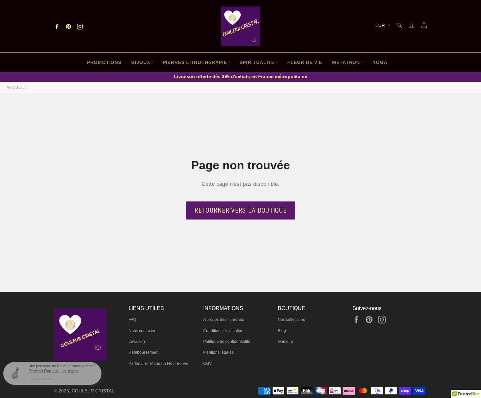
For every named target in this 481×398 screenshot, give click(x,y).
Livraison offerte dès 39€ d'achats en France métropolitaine (240, 76)
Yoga (380, 62)
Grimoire (285, 341)
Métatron (346, 62)
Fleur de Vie (304, 62)
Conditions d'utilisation (223, 330)
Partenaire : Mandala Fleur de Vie (158, 363)
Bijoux (140, 62)
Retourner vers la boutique (240, 210)
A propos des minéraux (223, 319)
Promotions (104, 62)
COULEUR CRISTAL (93, 390)
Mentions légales (218, 352)
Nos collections (291, 319)
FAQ (132, 319)
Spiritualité (257, 62)
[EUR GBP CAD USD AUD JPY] (382, 26)
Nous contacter (142, 330)
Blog (282, 330)
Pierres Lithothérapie (195, 62)
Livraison (137, 341)
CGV (207, 363)
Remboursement (143, 352)
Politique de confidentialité (226, 341)
